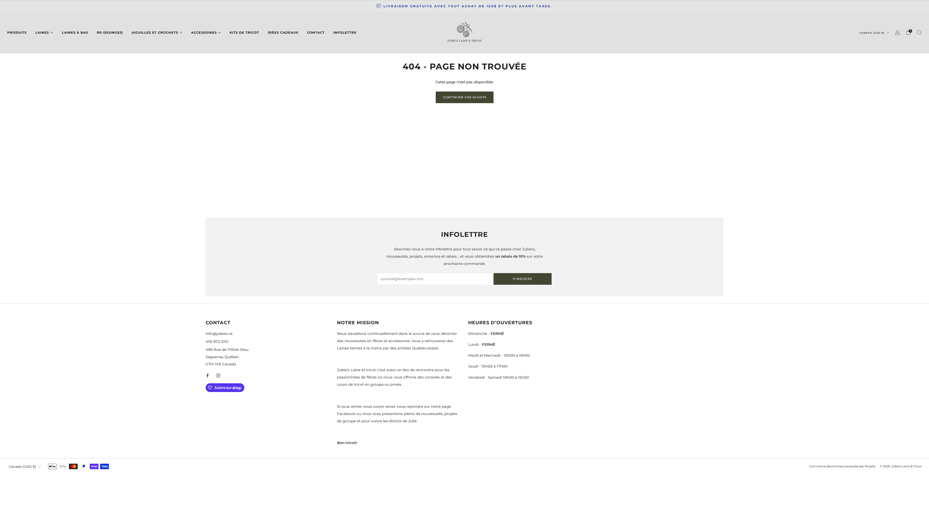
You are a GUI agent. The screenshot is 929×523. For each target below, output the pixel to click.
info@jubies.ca (219, 333)
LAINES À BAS (75, 32)
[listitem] (464, 6)
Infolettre (345, 32)
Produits (17, 32)
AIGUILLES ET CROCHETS (155, 32)
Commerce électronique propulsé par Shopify (842, 466)
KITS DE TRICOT (244, 32)
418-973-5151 (217, 341)
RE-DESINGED (110, 32)
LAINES (42, 32)
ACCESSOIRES (204, 32)
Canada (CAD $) (872, 32)
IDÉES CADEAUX (283, 32)
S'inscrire (522, 279)
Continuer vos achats (464, 97)
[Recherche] (919, 32)
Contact (316, 32)
